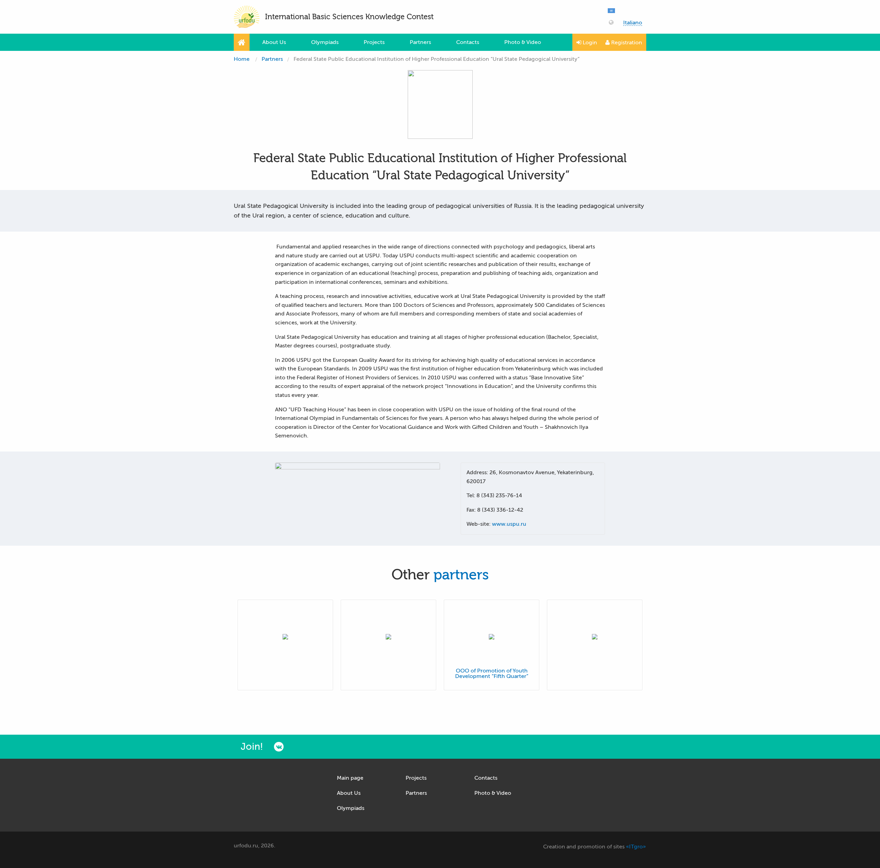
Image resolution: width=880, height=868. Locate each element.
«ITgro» (636, 847)
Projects (374, 42)
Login (589, 43)
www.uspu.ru (509, 524)
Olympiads (325, 42)
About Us (274, 42)
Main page (350, 778)
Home (242, 59)
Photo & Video (522, 42)
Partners (420, 42)
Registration (626, 43)
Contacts (467, 42)
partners (461, 575)
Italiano (632, 23)
